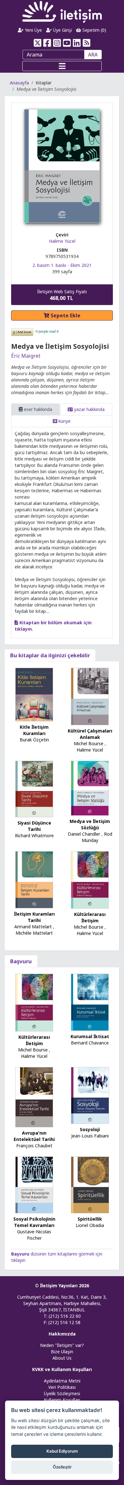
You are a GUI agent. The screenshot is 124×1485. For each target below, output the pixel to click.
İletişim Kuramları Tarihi (34, 917)
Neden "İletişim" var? (62, 1345)
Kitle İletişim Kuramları (34, 730)
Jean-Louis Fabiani (90, 1136)
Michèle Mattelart (34, 933)
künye (64, 421)
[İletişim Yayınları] (62, 12)
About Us (62, 1358)
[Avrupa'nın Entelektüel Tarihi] (34, 1097)
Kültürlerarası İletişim (90, 917)
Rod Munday (97, 837)
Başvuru (21, 961)
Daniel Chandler (84, 834)
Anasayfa (19, 83)
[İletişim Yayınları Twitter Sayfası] (37, 43)
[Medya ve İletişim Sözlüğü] (90, 788)
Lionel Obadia (90, 1225)
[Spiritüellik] (90, 1184)
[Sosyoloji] (90, 1095)
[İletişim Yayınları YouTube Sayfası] (67, 43)
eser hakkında (37, 409)
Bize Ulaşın (62, 1352)
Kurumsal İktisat (90, 1036)
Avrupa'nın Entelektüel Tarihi (34, 1136)
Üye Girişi (62, 30)
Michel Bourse (88, 743)
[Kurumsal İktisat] (90, 1002)
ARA (93, 54)
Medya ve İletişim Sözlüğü (90, 824)
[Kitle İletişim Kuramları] (34, 694)
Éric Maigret (25, 355)
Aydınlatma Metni (62, 1381)
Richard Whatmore (34, 835)
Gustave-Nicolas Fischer (34, 1235)
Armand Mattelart (33, 927)
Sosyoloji (90, 1129)
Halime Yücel (62, 241)
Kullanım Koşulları (62, 1400)
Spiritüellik (90, 1219)
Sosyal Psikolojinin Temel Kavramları (34, 1222)
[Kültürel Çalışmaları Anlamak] (90, 696)
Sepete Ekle (64, 315)
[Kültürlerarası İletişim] (90, 879)
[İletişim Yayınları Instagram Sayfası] (57, 43)
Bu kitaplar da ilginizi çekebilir (50, 655)
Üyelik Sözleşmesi (62, 1393)
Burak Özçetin (34, 740)
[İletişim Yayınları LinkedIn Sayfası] (77, 43)
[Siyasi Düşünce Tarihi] (34, 789)
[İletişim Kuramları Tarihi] (34, 879)
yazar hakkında (89, 409)
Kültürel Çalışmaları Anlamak (90, 734)
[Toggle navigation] (62, 66)
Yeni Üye (33, 30)
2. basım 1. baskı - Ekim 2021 (62, 265)
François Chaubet (34, 1146)
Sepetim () (93, 30)
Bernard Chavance (90, 1043)
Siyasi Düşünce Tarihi (34, 826)
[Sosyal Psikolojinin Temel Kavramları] (34, 1184)
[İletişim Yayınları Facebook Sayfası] (47, 43)
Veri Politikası (62, 1387)
